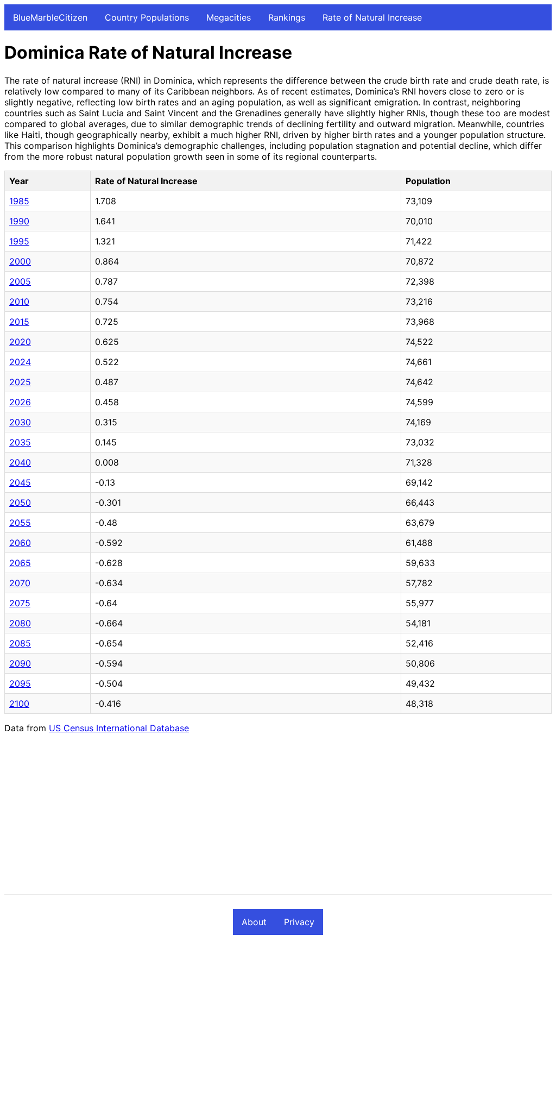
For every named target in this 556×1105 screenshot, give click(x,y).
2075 (19, 603)
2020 (20, 341)
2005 (20, 281)
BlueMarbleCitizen (50, 17)
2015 (19, 321)
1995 (19, 241)
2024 (20, 361)
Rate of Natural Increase (372, 17)
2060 (20, 542)
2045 (20, 482)
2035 (20, 442)
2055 (20, 522)
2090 (20, 663)
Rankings (286, 17)
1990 (19, 221)
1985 (19, 201)
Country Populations (147, 17)
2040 (20, 462)
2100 (19, 703)
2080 (20, 623)
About (254, 921)
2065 (20, 562)
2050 (20, 502)
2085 (20, 643)
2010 (19, 301)
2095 (20, 683)
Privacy (299, 921)
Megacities (228, 17)
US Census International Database (119, 728)
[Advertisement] (278, 818)
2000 (20, 261)
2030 (20, 422)
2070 (19, 582)
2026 (20, 402)
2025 (20, 381)
